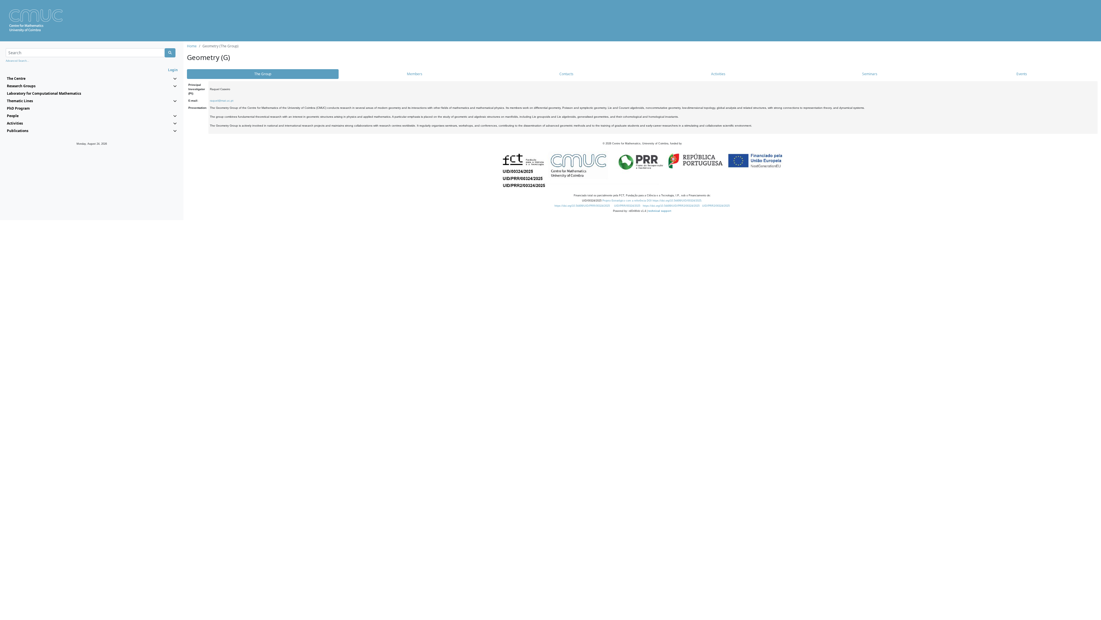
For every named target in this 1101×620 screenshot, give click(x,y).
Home (192, 46)
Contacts (566, 73)
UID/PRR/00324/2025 (627, 205)
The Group (262, 73)
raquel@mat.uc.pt (221, 100)
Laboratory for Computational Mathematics (44, 93)
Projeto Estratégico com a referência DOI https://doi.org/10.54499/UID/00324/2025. (652, 200)
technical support (659, 211)
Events (1021, 73)
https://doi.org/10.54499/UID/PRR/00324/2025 (582, 205)
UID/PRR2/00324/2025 (716, 205)
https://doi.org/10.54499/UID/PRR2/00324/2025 (671, 205)
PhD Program (18, 108)
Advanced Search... (17, 60)
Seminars (869, 73)
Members (414, 73)
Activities (718, 73)
